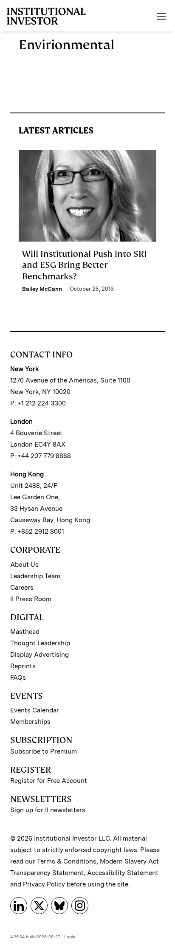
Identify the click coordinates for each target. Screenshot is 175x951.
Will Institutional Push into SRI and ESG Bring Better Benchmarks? (84, 265)
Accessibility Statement (122, 873)
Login (69, 936)
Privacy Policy (44, 884)
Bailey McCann (42, 289)
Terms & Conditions (66, 861)
